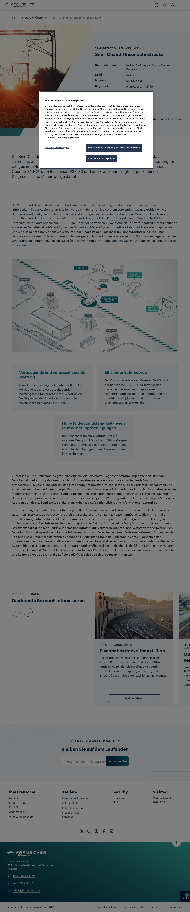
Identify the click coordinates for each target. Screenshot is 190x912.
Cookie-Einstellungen (57, 147)
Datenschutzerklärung (56, 137)
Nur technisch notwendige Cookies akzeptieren (114, 147)
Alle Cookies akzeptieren (102, 158)
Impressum (73, 137)
